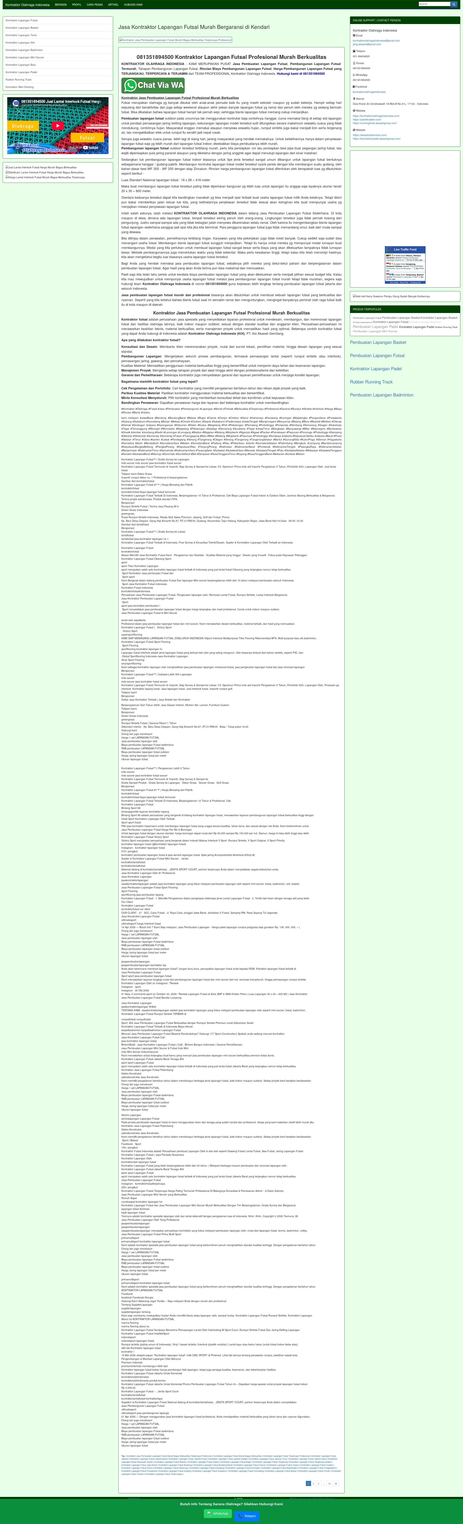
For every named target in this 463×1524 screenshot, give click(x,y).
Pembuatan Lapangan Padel (376, 326)
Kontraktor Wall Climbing (20, 87)
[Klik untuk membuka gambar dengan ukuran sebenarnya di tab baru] (175, 40)
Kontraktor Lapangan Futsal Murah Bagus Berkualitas (237, 1455)
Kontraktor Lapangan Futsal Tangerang (270, 1461)
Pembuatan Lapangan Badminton (363, 322)
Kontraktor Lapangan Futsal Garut (136, 1467)
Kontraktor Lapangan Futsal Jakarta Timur (268, 1458)
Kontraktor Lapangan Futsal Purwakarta (139, 1470)
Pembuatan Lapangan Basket (401, 318)
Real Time (404, 282)
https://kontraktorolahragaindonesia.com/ (376, 116)
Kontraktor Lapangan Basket (22, 27)
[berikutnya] (336, 1483)
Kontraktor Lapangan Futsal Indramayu (170, 1467)
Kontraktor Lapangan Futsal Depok (203, 1461)
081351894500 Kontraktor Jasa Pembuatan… (404, 267)
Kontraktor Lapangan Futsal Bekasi (170, 1461)
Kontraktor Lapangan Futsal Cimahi (314, 1470)
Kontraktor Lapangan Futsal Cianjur (283, 1464)
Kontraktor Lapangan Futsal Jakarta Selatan (228, 1458)
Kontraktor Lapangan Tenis (21, 35)
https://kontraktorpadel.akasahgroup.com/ (377, 138)
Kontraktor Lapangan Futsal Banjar (281, 1470)
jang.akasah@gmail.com (367, 44)
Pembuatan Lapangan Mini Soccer (375, 331)
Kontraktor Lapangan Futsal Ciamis (250, 1464)
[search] (454, 4)
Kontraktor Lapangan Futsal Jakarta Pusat (188, 1458)
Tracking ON (415, 282)
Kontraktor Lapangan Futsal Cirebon (317, 1464)
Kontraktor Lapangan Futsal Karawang (207, 1467)
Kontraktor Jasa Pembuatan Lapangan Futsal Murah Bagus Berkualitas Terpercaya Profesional (169, 1455)
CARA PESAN (95, 4)
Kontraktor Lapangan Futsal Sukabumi (209, 1470)
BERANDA (61, 4)
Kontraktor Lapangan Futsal (22, 20)
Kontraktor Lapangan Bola (21, 64)
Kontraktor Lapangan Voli (20, 42)
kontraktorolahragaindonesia (369, 92)
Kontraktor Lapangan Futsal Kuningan (243, 1467)
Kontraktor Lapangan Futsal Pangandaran (317, 1467)
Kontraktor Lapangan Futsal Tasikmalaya (163, 1474)
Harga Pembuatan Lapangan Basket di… (402, 259)
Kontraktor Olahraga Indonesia (27, 4)
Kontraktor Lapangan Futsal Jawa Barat (139, 1464)
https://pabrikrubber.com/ (367, 119)
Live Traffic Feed (405, 249)
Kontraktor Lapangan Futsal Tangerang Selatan (310, 1461)
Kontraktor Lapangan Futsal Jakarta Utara (307, 1458)
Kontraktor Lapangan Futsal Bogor (235, 1461)
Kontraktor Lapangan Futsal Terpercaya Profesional (286, 1455)
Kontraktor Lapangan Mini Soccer (25, 57)
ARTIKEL (113, 4)
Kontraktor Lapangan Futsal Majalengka (279, 1467)
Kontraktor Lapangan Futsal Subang (175, 1470)
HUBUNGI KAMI (133, 4)
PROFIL (76, 4)
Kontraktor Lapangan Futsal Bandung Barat (212, 1464)
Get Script (394, 282)
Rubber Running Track (18, 79)
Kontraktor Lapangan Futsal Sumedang (246, 1470)
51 (329, 1483)
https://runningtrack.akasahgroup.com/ (375, 123)
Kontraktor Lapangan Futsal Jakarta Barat (148, 1458)
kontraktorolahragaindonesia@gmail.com (376, 40)
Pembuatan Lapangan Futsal (367, 317)
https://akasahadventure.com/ (370, 135)
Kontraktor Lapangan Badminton (24, 50)
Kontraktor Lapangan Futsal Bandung (175, 1464)
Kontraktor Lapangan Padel (21, 72)
